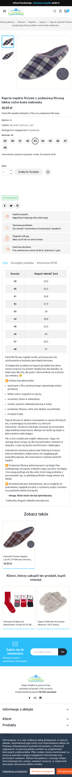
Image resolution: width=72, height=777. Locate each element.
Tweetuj (11, 205)
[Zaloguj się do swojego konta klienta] (60, 11)
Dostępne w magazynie (14, 130)
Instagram (41, 697)
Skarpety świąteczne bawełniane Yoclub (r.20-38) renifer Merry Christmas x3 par (19, 623)
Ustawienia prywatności (15, 771)
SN (10, 120)
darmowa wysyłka (42, 3)
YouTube (36, 697)
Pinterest (17, 205)
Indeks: (5, 125)
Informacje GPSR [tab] (47, 263)
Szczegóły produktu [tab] (22, 263)
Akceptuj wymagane (42, 771)
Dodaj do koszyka (28, 171)
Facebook (30, 697)
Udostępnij (4, 205)
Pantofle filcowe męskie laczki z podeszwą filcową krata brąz (17, 558)
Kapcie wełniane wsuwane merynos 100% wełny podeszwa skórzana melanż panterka (51, 623)
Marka (5, 120)
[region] (36, 755)
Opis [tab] (5, 263)
